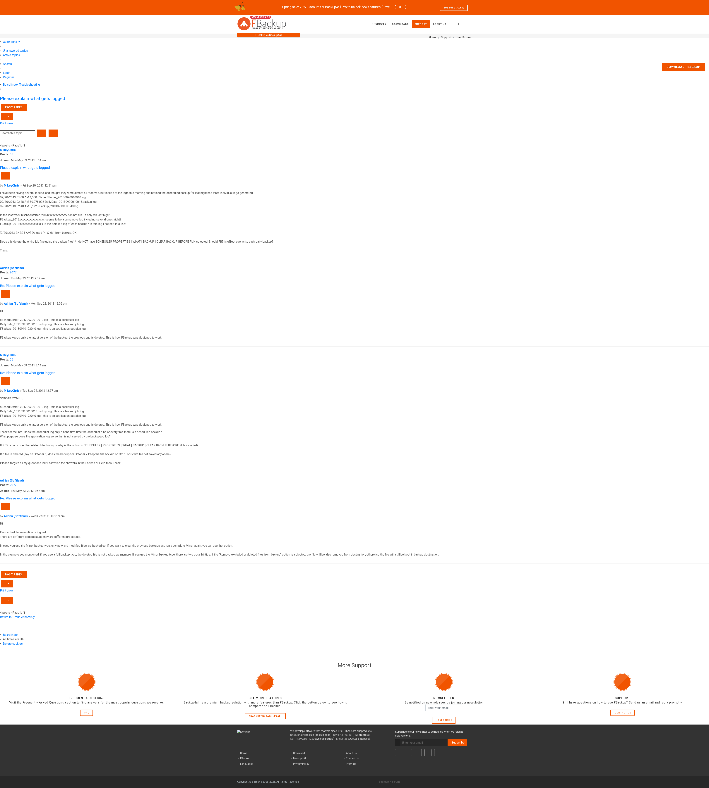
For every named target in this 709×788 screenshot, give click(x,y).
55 (11, 154)
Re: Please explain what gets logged (28, 286)
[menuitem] (15, 50)
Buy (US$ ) (453, 7)
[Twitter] (408, 752)
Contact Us (623, 712)
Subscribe (444, 720)
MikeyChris (8, 150)
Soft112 (295, 738)
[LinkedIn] (418, 752)
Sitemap (384, 781)
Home (243, 753)
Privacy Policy (301, 763)
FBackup (245, 758)
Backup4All (299, 758)
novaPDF (338, 734)
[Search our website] (467, 23)
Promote (351, 763)
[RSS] (437, 752)
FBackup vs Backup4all (265, 716)
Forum (396, 781)
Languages (246, 763)
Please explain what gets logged (32, 98)
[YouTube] (427, 752)
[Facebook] (398, 752)
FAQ (86, 712)
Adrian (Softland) (12, 268)
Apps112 (306, 738)
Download (299, 753)
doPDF (348, 734)
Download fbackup (683, 67)
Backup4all (296, 734)
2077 (13, 272)
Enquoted (341, 738)
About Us (351, 753)
